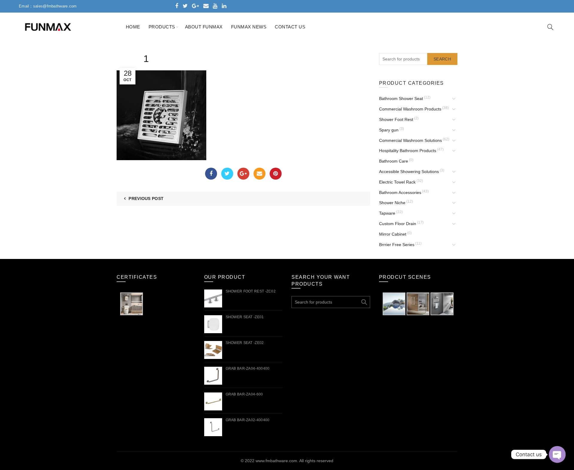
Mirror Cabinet (392, 234)
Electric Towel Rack (397, 182)
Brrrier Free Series (396, 244)
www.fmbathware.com (276, 460)
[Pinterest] (276, 174)
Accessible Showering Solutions (409, 171)
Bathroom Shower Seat (401, 98)
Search (442, 59)
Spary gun (389, 130)
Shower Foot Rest (396, 119)
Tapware (387, 213)
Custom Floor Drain (397, 223)
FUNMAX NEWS (249, 26)
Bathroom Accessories (400, 192)
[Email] (259, 174)
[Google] (243, 174)
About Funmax (204, 26)
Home (133, 26)
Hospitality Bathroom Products (407, 150)
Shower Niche (392, 202)
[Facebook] (211, 174)
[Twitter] (227, 174)
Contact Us (290, 26)
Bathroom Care (393, 161)
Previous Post (146, 198)
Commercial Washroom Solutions (410, 140)
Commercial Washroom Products (410, 109)
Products (162, 26)
